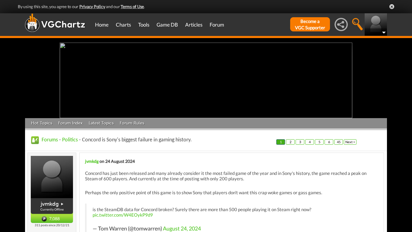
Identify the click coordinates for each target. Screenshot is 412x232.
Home (102, 24)
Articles (193, 24)
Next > (350, 142)
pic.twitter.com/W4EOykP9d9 (123, 215)
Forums (50, 140)
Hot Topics (41, 123)
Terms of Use (132, 6)
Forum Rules (132, 123)
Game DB (167, 24)
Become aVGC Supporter (310, 24)
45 (339, 142)
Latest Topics (101, 123)
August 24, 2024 (182, 228)
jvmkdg (50, 204)
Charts (123, 24)
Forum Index (70, 123)
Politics (70, 140)
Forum (217, 24)
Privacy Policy (92, 6)
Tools (143, 24)
